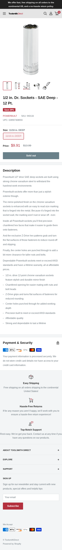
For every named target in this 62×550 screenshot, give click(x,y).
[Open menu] (4, 13)
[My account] (50, 13)
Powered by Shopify (12, 544)
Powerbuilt (10, 116)
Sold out (31, 155)
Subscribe (13, 506)
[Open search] (45, 13)
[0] (57, 13)
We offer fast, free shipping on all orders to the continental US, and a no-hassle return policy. (31, 4)
